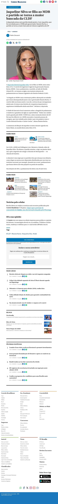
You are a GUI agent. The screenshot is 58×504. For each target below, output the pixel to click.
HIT (40, 415)
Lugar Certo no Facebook (6, 459)
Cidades (3, 397)
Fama (40, 395)
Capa (2, 395)
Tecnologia (3, 417)
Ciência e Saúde (4, 411)
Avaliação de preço (24, 449)
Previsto (22, 425)
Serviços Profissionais (5, 479)
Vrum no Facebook (24, 455)
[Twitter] (47, 2)
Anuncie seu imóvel (5, 443)
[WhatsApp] (41, 2)
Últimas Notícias (23, 405)
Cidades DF (14, 31)
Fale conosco (23, 417)
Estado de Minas (43, 464)
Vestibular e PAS (23, 409)
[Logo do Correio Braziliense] (18, 2)
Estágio (22, 401)
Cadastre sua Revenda (25, 459)
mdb (35, 234)
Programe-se (42, 411)
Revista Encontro (45, 450)
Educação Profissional (25, 413)
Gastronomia (42, 399)
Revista (41, 455)
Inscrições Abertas (24, 429)
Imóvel (3, 439)
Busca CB (3, 431)
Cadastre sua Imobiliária (6, 463)
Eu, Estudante (25, 393)
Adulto (2, 477)
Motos (21, 453)
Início (9, 31)
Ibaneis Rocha (16, 234)
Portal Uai (41, 466)
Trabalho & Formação (25, 399)
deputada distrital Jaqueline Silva (18, 85)
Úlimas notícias (4, 449)
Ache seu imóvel (4, 441)
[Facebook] (44, 2)
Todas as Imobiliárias (5, 461)
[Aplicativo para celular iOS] (45, 476)
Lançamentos (4, 447)
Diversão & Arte (4, 407)
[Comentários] (19, 43)
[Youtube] (53, 2)
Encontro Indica (42, 459)
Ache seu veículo (23, 441)
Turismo (3, 419)
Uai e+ (40, 468)
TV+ (40, 417)
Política (2, 399)
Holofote (3, 415)
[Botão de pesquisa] (8, 2)
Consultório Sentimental (44, 397)
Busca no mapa (4, 445)
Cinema (41, 409)
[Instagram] (50, 2)
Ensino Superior (23, 397)
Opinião (3, 413)
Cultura (22, 407)
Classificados (5, 466)
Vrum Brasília (42, 447)
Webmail (41, 403)
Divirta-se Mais (44, 406)
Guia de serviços (4, 451)
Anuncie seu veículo (24, 443)
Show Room (3, 453)
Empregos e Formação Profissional (8, 475)
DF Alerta (41, 441)
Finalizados (22, 431)
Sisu (21, 411)
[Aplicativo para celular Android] (45, 481)
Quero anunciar (4, 469)
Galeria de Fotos (4, 457)
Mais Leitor (41, 419)
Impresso (4, 422)
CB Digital (3, 429)
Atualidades (42, 457)
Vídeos (21, 451)
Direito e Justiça (4, 427)
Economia (3, 403)
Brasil (2, 401)
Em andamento (23, 427)
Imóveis (3, 471)
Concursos (24, 420)
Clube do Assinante (5, 433)
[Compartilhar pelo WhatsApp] (26, 276)
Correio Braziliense (8, 393)
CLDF (9, 234)
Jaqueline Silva (27, 234)
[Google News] (56, 2)
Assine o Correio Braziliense (7, 435)
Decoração (3, 455)
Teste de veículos (24, 447)
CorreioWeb (43, 393)
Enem (21, 403)
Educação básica (23, 395)
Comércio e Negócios (5, 481)
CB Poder (41, 445)
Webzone (41, 401)
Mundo (2, 405)
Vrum (22, 439)
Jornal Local (42, 443)
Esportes (3, 409)
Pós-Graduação (23, 415)
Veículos (3, 473)
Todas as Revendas (24, 457)
